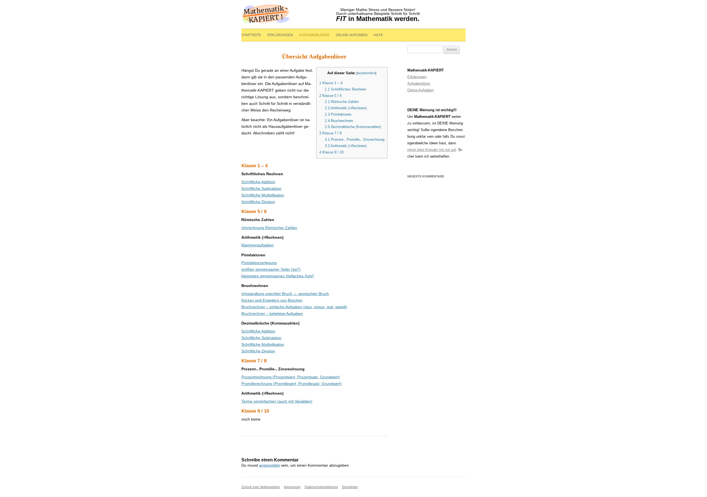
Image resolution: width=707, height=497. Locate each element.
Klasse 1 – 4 (330, 83)
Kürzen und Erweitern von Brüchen (271, 300)
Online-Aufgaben (352, 35)
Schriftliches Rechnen (345, 89)
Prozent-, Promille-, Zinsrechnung (354, 139)
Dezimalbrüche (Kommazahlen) (353, 127)
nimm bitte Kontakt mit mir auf (431, 150)
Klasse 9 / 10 (331, 152)
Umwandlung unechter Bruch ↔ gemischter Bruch (285, 293)
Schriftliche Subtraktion (261, 188)
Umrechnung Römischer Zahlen (269, 227)
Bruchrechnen (339, 121)
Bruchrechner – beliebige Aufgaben (272, 313)
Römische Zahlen (342, 102)
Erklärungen (280, 35)
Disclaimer (350, 487)
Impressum (292, 487)
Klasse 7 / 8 (330, 133)
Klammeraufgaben (257, 245)
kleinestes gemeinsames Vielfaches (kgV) (277, 276)
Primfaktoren (338, 114)
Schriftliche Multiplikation (262, 195)
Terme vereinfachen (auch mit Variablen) (276, 401)
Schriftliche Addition (258, 182)
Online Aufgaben (420, 90)
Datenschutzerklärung (321, 487)
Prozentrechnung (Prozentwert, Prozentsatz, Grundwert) (290, 377)
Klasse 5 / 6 (330, 96)
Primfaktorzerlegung (259, 263)
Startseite (251, 35)
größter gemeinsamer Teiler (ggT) (271, 269)
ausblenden (366, 73)
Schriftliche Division (258, 202)
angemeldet (269, 465)
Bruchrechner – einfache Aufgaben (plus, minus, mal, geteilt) (294, 307)
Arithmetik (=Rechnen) (345, 108)
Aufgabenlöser (314, 35)
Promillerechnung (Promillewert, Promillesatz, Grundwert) (291, 383)
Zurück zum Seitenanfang (260, 487)
